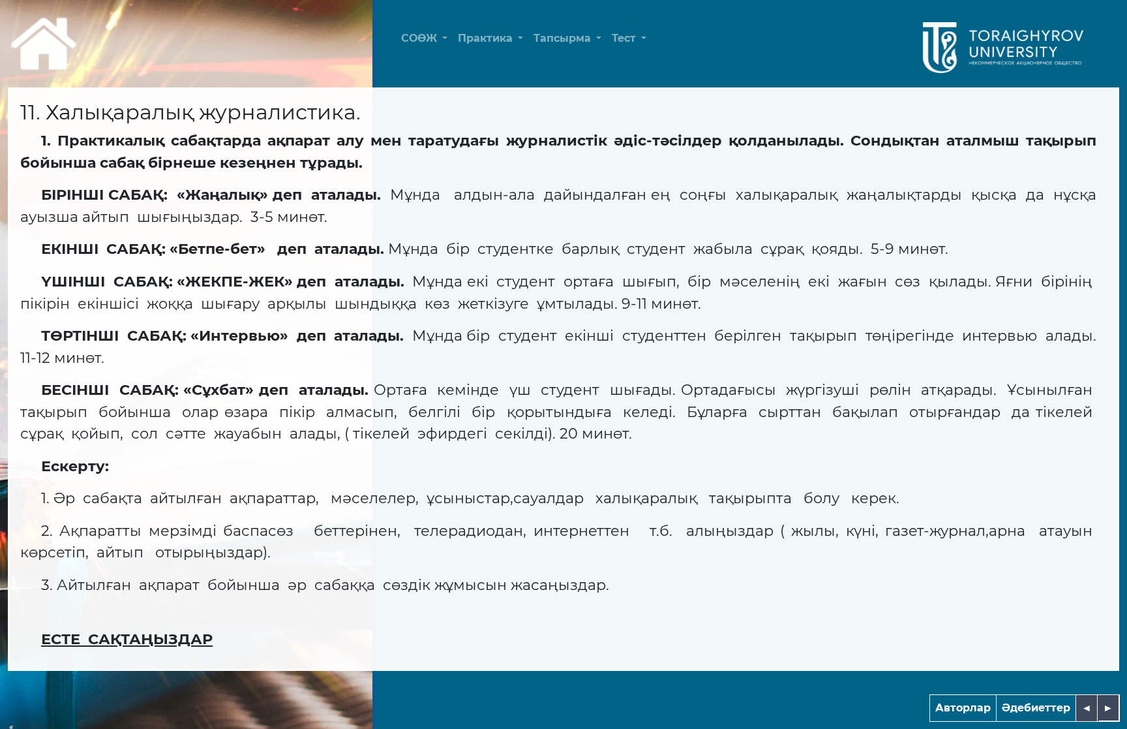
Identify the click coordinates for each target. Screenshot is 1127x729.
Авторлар (963, 708)
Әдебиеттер (1036, 708)
